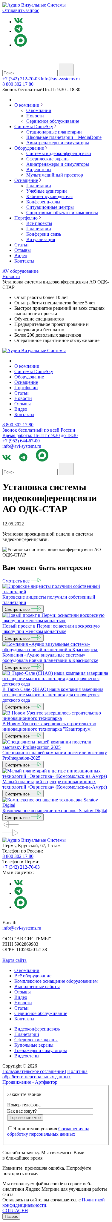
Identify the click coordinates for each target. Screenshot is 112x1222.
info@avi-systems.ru (60, 78)
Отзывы (22, 250)
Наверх (11, 1216)
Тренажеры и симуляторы (40, 1050)
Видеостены (38, 169)
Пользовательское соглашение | (34, 1071)
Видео (20, 255)
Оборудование (29, 148)
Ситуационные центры (50, 207)
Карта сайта (14, 960)
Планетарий (26, 1034)
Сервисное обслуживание (52, 121)
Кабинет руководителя (49, 196)
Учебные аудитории (46, 191)
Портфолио (26, 217)
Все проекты (39, 223)
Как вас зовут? (22, 1111)
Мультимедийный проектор (54, 174)
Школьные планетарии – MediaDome (64, 137)
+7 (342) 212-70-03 (21, 78)
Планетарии (38, 185)
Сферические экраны (48, 158)
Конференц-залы (43, 201)
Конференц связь (43, 234)
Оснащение (26, 180)
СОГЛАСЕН (15, 1210)
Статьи (21, 244)
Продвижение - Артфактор (29, 1082)
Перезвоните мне (25, 1117)
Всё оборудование (32, 975)
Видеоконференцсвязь (37, 1028)
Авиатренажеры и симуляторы (57, 142)
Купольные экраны (33, 1045)
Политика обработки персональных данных (45, 1074)
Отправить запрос (20, 10)
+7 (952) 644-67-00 (21, 440)
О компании (26, 105)
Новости (35, 115)
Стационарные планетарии (54, 131)
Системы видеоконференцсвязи (58, 153)
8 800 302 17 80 (17, 84)
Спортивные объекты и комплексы (62, 212)
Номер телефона (24, 1104)
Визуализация (40, 239)
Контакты (24, 260)
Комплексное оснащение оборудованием (56, 981)
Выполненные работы (37, 986)
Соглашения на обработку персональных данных (48, 1131)
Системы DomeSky (33, 126)
